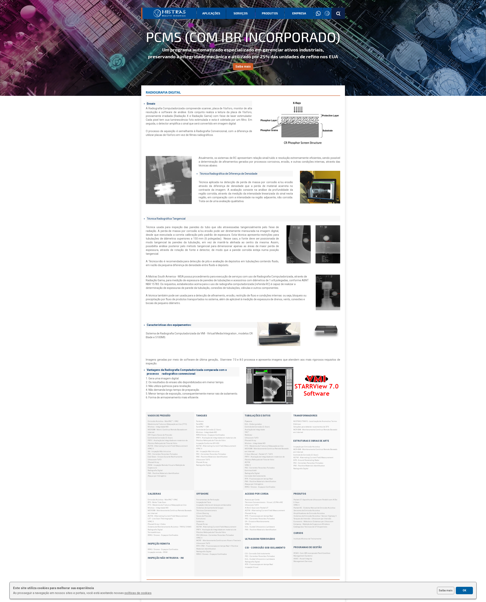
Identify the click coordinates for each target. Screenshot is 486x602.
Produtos (270, 13)
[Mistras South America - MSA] (169, 13)
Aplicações (211, 13)
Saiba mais (243, 66)
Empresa (299, 13)
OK (464, 590)
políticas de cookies (138, 593)
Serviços (241, 13)
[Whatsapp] (318, 13)
